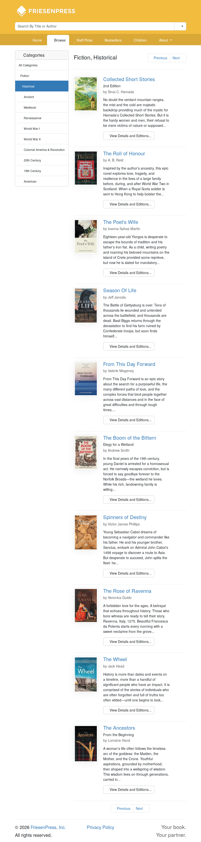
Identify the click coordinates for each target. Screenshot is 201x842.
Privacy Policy (100, 827)
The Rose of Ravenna (127, 590)
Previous (160, 57)
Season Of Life (119, 290)
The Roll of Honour (124, 153)
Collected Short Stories (129, 79)
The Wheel (115, 659)
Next (177, 57)
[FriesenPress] (49, 10)
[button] (164, 40)
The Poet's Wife (120, 221)
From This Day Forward (129, 363)
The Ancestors (119, 727)
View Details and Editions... (130, 135)
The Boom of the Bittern (129, 437)
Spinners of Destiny (125, 517)
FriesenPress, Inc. (48, 827)
